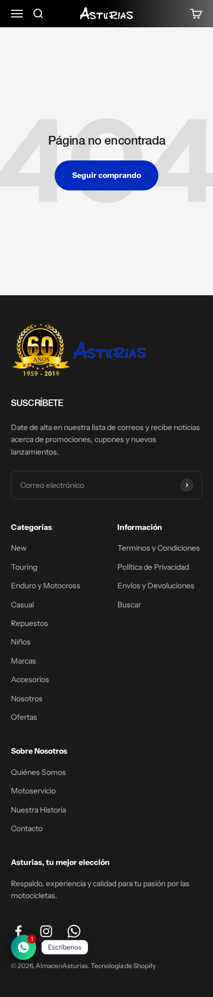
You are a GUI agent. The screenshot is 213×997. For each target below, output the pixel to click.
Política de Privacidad (153, 567)
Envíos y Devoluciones (155, 585)
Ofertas (24, 717)
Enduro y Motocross (45, 585)
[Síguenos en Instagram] (46, 931)
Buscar (129, 605)
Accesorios (30, 679)
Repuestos (29, 623)
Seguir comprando (106, 175)
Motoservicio (33, 791)
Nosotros (27, 698)
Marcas (23, 661)
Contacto (27, 828)
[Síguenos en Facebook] (18, 931)
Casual (22, 605)
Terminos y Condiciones (158, 548)
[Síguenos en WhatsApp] (74, 931)
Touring (24, 567)
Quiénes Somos (38, 772)
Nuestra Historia (38, 810)
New (19, 548)
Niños (21, 642)
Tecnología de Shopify (123, 966)
